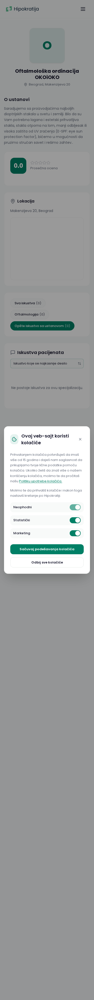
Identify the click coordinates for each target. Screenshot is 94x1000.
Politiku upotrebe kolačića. (40, 481)
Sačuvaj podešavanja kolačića (47, 549)
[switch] (75, 507)
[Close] (80, 439)
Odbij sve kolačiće (47, 562)
